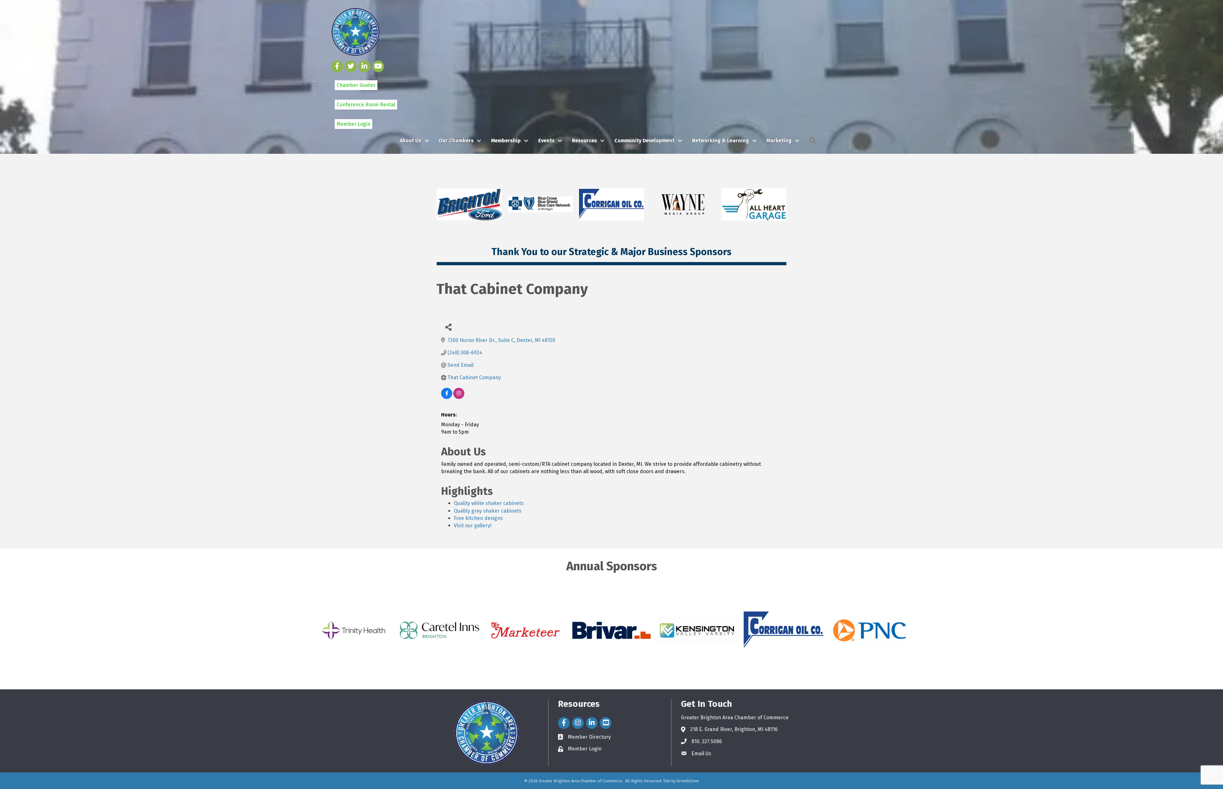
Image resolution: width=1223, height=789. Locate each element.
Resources (584, 141)
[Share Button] (448, 327)
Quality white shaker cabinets (489, 503)
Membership (506, 141)
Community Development (644, 141)
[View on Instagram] (458, 397)
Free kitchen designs (478, 518)
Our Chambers (456, 141)
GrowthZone (687, 780)
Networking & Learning (720, 141)
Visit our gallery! (472, 525)
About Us (410, 141)
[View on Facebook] (446, 397)
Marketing (779, 141)
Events (546, 141)
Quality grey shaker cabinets (487, 511)
